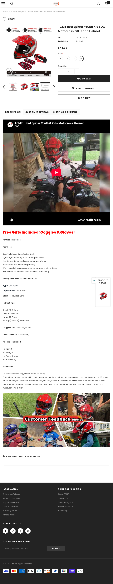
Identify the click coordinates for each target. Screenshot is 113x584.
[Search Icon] (11, 3)
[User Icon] (98, 3)
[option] (29, 52)
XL (81, 58)
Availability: (63, 41)
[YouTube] (28, 531)
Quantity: (62, 66)
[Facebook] (5, 531)
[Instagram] (13, 531)
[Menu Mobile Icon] (3, 3)
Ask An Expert (32, 456)
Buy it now (84, 98)
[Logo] (56, 3)
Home (5, 11)
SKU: (60, 37)
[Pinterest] (20, 531)
